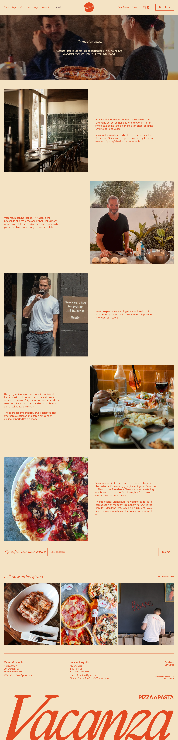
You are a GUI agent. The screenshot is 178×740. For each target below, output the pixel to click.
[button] (146, 7)
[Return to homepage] (89, 7)
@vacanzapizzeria (165, 576)
